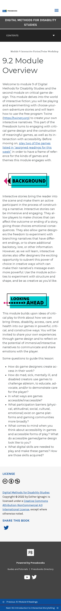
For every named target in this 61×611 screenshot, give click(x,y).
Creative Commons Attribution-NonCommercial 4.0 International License (25, 505)
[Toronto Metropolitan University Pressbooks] (10, 10)
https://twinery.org (16, 118)
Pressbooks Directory (42, 569)
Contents (12, 35)
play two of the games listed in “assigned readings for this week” (27, 148)
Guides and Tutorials (18, 569)
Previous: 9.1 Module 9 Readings (22, 602)
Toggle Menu (56, 10)
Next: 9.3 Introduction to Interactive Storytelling (30, 608)
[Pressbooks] (30, 553)
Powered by (30, 562)
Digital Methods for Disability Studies (30, 22)
